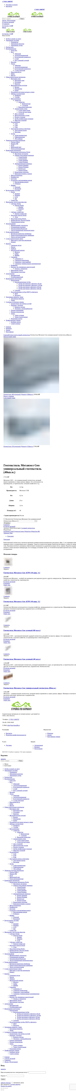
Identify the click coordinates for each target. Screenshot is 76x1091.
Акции (49, 735)
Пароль (3, 1076)
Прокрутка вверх (6, 1086)
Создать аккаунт (15, 1084)
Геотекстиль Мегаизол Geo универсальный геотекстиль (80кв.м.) (30, 688)
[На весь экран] (5, 1088)
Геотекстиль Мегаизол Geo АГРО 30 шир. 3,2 (22, 573)
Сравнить (7, 525)
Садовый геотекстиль (23, 335)
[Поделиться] (3, 1088)
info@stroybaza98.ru (13, 725)
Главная (6, 335)
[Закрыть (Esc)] (1, 1088)
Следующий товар (9, 398)
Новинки (50, 733)
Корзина (37, 747)
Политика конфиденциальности (16, 735)
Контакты (9, 733)
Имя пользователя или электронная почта (14, 1072)
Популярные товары (53, 736)
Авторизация (38, 745)
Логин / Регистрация (11, 1062)
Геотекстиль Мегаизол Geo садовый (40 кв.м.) (22, 659)
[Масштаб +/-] (7, 1088)
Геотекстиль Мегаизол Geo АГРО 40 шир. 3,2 (22, 601)
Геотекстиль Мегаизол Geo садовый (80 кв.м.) (22, 630)
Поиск (22, 18)
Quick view (7, 585)
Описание (10, 536)
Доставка (9, 745)
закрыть (3, 759)
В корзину (7, 523)
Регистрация (38, 748)
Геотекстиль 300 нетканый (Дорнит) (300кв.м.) (19, 394)
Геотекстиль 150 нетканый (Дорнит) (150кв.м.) (19, 446)
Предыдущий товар (10, 336)
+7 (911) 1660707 (7, 1)
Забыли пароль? (6, 1083)
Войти (3, 1079)
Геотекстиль (12, 335)
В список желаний (9, 526)
